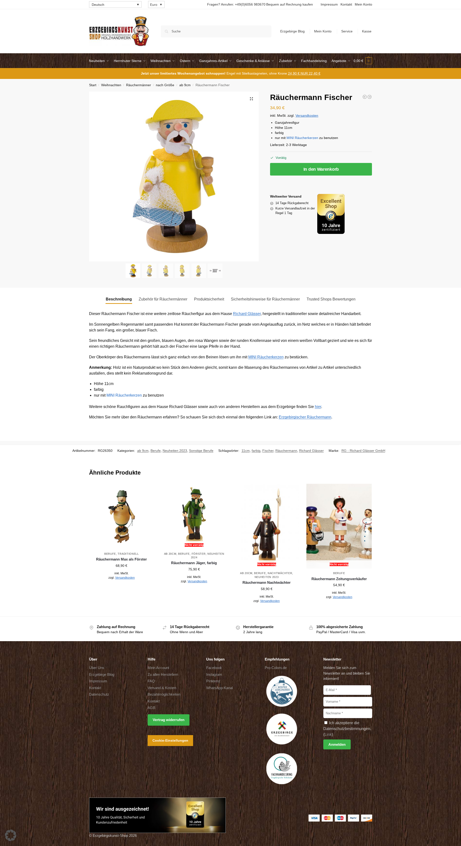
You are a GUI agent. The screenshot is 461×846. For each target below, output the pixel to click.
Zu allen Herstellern (163, 674)
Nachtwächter (280, 573)
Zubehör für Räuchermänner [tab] (163, 299)
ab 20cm (170, 553)
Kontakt (346, 4)
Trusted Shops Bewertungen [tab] (331, 299)
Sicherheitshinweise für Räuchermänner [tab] (265, 299)
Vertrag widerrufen (168, 720)
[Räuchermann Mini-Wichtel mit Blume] (369, 96)
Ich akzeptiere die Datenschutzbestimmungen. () (347, 729)
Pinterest (213, 681)
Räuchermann (286, 451)
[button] (363, 61)
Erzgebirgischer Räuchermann (305, 417)
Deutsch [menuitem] (98, 5)
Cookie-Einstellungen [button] (170, 740)
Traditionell (128, 553)
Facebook (214, 668)
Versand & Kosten (162, 688)
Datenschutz (99, 694)
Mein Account (158, 668)
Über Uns (96, 668)
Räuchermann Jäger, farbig (194, 563)
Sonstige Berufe (201, 451)
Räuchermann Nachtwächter (266, 582)
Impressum (329, 4)
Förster (199, 553)
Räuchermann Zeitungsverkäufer (339, 579)
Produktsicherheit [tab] (209, 299)
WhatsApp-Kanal (219, 688)
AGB (151, 708)
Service (347, 31)
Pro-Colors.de (276, 668)
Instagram (214, 674)
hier (318, 407)
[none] (115, 4)
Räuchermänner (138, 85)
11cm (246, 451)
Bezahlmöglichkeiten (164, 694)
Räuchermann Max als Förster (121, 559)
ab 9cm (185, 85)
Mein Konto (363, 4)
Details (121, 588)
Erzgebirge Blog (292, 31)
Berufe (156, 451)
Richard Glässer (247, 314)
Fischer (267, 451)
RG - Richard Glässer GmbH (363, 451)
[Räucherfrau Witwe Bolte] (364, 96)
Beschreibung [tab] (119, 299)
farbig (256, 451)
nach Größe (165, 85)
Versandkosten (306, 115)
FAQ (151, 681)
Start (92, 85)
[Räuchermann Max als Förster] (121, 516)
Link (328, 734)
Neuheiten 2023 (175, 451)
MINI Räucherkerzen (302, 138)
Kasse (366, 31)
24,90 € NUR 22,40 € (304, 73)
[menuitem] (115, 4)
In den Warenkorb (321, 169)
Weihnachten (111, 85)
